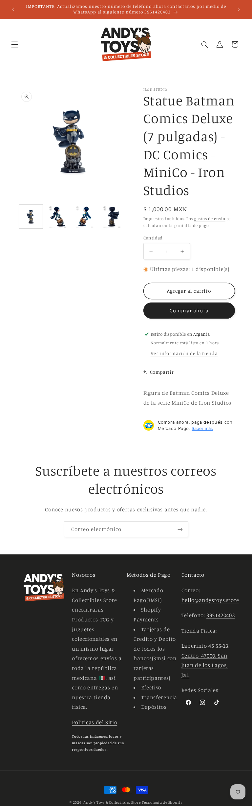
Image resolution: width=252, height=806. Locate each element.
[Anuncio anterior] (13, 9)
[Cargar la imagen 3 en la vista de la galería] (84, 217)
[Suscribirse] (180, 529)
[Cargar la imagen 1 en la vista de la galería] (31, 217)
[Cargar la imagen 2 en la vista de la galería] (58, 217)
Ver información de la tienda (184, 353)
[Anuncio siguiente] (239, 9)
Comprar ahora (189, 310)
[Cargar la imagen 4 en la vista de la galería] (112, 217)
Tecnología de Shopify (162, 802)
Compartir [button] (162, 372)
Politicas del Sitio (94, 722)
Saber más (202, 428)
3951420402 (220, 615)
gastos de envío (209, 218)
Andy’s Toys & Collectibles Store (112, 802)
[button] (14, 44)
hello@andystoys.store (210, 600)
